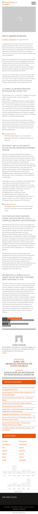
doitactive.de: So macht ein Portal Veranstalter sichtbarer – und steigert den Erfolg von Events (18, 418)
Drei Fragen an (23, 441)
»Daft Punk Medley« (13, 245)
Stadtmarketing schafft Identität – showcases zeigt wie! (16, 414)
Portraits (21, 457)
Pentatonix (6, 325)
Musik (26, 323)
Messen (4, 457)
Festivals (4, 450)
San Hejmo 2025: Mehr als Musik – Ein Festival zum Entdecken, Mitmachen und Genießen (16, 423)
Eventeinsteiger (17, 320)
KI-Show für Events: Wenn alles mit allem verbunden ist (17, 403)
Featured (21, 447)
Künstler (4, 453)
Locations (21, 453)
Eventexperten (28, 320)
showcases (13, 49)
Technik (4, 460)
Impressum (15, 509)
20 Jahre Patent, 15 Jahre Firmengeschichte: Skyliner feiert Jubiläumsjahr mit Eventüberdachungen (17, 410)
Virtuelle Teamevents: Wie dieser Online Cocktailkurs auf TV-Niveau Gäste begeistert (18, 393)
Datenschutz (22, 509)
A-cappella (12, 323)
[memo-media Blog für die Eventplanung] (10, 3)
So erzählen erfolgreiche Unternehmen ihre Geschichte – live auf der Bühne (18, 429)
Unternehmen (22, 460)
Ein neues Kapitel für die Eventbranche (12, 406)
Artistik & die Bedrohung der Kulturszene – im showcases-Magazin (17, 398)
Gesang (20, 323)
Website (4, 352)
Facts (3, 447)
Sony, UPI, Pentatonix (14, 318)
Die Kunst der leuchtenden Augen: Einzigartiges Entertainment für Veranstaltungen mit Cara (18, 388)
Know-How (6, 322)
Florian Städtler (9, 39)
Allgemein (5, 441)
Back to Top (18, 491)
